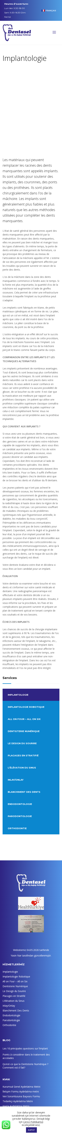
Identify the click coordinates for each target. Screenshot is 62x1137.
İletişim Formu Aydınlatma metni (21, 1091)
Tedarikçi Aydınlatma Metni (18, 1101)
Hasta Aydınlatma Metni (16, 1106)
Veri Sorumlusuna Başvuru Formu (21, 1096)
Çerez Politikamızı (33, 1121)
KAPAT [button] (31, 1129)
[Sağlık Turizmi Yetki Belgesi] (31, 923)
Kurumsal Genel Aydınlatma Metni (21, 1086)
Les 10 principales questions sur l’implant (25, 1048)
